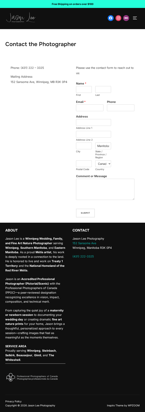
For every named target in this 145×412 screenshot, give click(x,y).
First (78, 95)
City (78, 151)
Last (97, 95)
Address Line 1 (84, 128)
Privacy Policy (13, 401)
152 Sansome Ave (84, 243)
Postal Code (82, 169)
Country (99, 169)
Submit (85, 213)
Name (81, 83)
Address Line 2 (84, 139)
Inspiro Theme (115, 405)
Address (82, 116)
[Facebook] (111, 18)
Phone (111, 102)
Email (81, 102)
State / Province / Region (100, 154)
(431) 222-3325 (83, 256)
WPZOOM (134, 405)
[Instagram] (118, 18)
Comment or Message (91, 176)
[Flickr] (126, 18)
